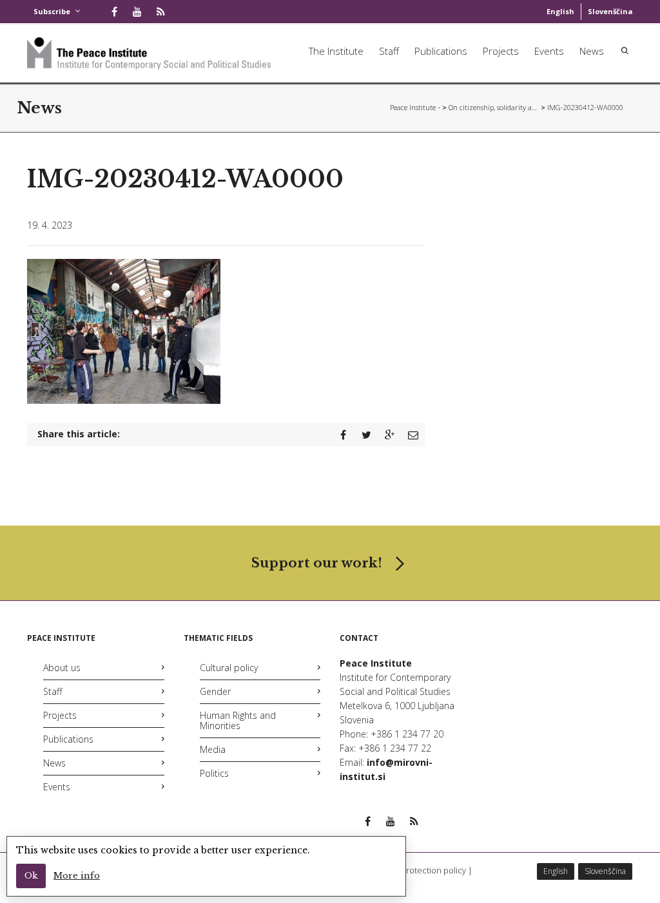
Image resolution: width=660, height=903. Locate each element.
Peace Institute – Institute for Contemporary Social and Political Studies (415, 107)
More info (76, 875)
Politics (214, 773)
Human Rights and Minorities (238, 720)
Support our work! (316, 563)
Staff (389, 50)
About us (62, 667)
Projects (501, 50)
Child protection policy (423, 870)
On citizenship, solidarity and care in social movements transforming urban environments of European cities (494, 107)
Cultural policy (229, 667)
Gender (215, 691)
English (560, 11)
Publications (440, 50)
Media (213, 749)
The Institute (336, 50)
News (591, 50)
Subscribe (52, 11)
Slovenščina (610, 11)
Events (549, 50)
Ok (30, 875)
